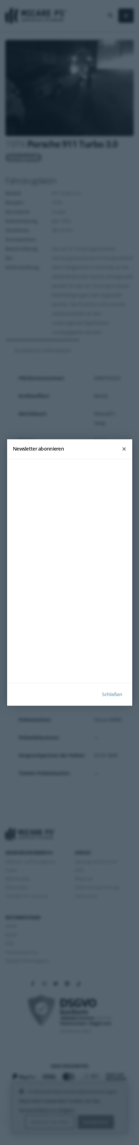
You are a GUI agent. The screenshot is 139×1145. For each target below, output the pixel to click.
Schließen (112, 694)
